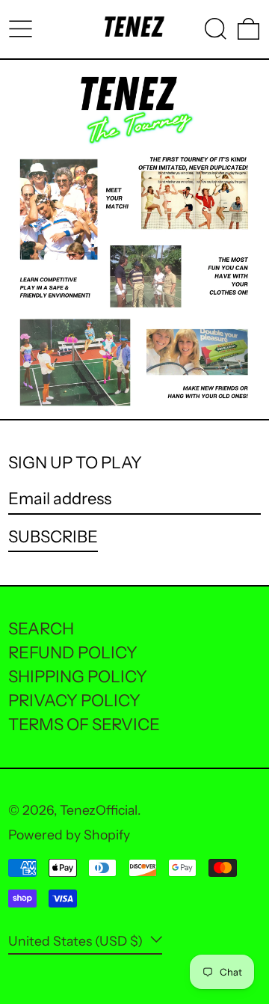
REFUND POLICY (72, 653)
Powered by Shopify (69, 834)
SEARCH (41, 629)
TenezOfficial (98, 810)
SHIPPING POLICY (77, 677)
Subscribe (53, 537)
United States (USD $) (77, 941)
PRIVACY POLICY (74, 701)
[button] (215, 29)
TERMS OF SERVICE (84, 724)
